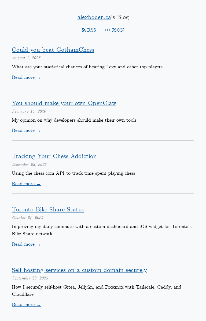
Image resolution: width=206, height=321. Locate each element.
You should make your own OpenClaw (64, 103)
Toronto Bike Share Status (48, 210)
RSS (92, 30)
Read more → (26, 77)
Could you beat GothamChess (53, 50)
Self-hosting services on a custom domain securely (79, 270)
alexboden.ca (94, 17)
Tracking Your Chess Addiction (54, 156)
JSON (117, 30)
